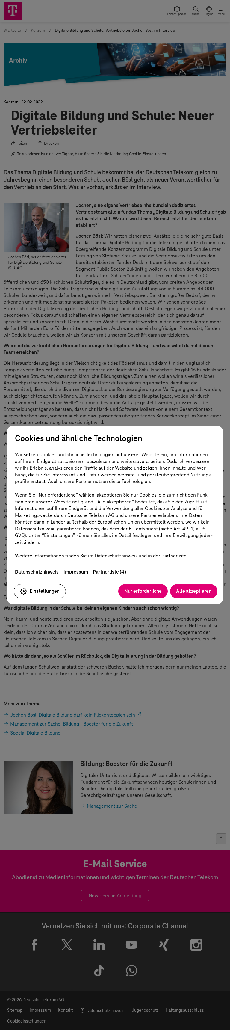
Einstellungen (45, 591)
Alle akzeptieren (193, 591)
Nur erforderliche (143, 591)
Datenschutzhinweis (37, 572)
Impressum (75, 572)
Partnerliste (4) (109, 572)
